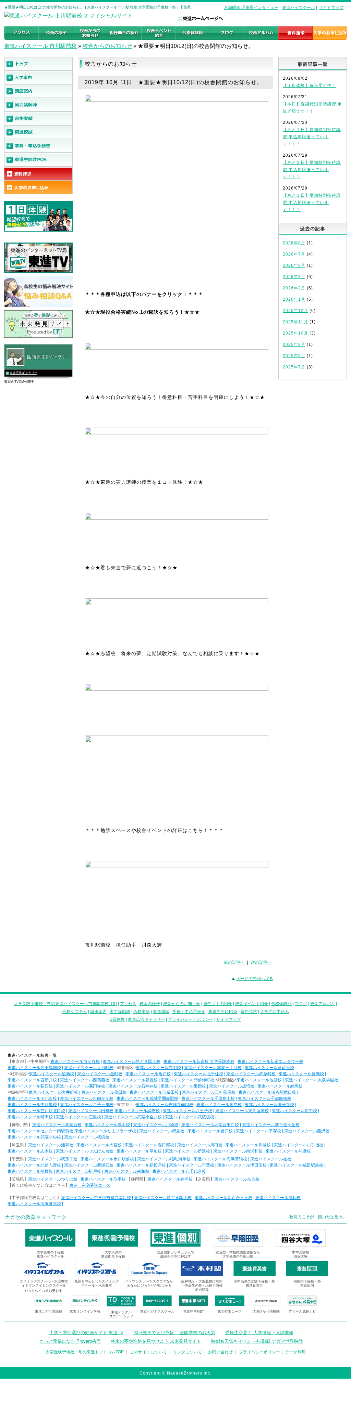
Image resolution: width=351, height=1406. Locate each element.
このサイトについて (148, 1352)
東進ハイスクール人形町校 (88, 1067)
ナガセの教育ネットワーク (35, 1217)
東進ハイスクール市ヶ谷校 (75, 1061)
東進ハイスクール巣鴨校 (183, 1086)
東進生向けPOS (223, 1011)
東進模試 (161, 1011)
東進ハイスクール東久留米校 (242, 1110)
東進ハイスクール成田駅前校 (296, 1165)
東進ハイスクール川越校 (248, 1145)
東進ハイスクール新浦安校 (88, 1165)
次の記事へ (261, 962)
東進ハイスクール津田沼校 (242, 1165)
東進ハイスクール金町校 (99, 1073)
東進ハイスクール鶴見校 (161, 1131)
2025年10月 (295, 333)
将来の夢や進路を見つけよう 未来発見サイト (156, 1341)
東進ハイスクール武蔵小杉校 (34, 1137)
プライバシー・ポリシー (190, 1019)
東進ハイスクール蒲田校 (103, 1092)
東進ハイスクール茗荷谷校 (269, 1067)
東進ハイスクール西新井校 (32, 1080)
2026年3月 (294, 276)
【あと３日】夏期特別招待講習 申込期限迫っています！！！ (312, 202)
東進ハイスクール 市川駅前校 (40, 46)
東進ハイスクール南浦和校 (238, 1151)
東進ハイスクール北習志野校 (34, 1165)
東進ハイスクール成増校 (231, 1086)
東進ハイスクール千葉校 (191, 1165)
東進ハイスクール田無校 (90, 1110)
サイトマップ (331, 7)
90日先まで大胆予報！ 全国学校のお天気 (174, 1332)
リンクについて (187, 1352)
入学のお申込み (274, 1011)
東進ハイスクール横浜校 (86, 1137)
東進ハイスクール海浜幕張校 (220, 1159)
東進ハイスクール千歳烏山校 (208, 1098)
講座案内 (98, 1011)
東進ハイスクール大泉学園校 (311, 1080)
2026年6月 (294, 265)
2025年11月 (295, 322)
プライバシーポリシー (259, 1352)
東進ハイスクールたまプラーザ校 (105, 1131)
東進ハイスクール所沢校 (187, 1151)
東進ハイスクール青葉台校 (57, 1124)
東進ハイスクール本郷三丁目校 (213, 1067)
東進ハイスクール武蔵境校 (189, 1117)
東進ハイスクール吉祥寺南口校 (164, 1104)
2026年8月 (294, 242)
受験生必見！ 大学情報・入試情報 (259, 1332)
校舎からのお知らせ (107, 46)
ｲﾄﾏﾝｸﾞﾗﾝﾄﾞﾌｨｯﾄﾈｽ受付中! (44, 1291)
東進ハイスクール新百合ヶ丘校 (271, 1124)
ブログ (301, 1003)
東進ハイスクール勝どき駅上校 (131, 1061)
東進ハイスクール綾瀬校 (51, 1073)
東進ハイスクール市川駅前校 (107, 1159)
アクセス (128, 1003)
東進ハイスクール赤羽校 (158, 1067)
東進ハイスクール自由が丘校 (86, 1098)
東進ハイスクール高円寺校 (80, 1086)
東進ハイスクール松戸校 (78, 1171)
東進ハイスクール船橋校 (30, 1171)
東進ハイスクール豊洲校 (301, 1073)
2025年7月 (294, 367)
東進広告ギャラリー (23, 373)
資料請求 (249, 1011)
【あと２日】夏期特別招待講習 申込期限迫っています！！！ (312, 169)
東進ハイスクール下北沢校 (32, 1098)
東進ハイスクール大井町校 (53, 1092)
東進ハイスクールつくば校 (52, 1179)
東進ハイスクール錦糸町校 (251, 1073)
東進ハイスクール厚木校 (107, 1124)
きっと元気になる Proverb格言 (70, 1341)
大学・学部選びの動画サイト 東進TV (86, 1332)
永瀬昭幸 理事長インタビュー (251, 7)
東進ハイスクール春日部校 (149, 1145)
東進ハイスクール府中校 (294, 1110)
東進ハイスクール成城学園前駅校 (147, 1098)
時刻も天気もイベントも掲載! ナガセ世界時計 (257, 1341)
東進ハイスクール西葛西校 (84, 1080)
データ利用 (295, 1352)
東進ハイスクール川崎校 (155, 1124)
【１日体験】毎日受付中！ (309, 85)
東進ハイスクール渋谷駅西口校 (267, 1092)
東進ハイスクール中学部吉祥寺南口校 (96, 1197)
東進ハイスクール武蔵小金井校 (133, 1117)
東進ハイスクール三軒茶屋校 (208, 1092)
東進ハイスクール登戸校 (210, 1131)
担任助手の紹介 (217, 1003)
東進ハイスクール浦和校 (50, 1145)
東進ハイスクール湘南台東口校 (210, 1124)
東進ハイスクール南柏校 (126, 1171)
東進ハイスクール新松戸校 (141, 1165)
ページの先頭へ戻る (254, 978)
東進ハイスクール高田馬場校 (34, 1067)
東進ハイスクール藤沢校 (306, 1131)
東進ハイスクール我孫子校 (52, 1159)
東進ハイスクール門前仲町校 (187, 1080)
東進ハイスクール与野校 (288, 1151)
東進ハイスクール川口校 (199, 1145)
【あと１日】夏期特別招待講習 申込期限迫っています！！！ (312, 136)
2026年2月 (294, 288)
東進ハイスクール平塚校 (258, 1131)
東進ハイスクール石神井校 (133, 1086)
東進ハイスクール (298, 7)
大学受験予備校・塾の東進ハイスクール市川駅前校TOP (65, 1003)
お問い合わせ (220, 1352)
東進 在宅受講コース (89, 1185)
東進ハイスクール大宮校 (99, 1145)
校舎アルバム (322, 1003)
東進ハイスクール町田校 (30, 1117)
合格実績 (141, 1011)
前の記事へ (234, 962)
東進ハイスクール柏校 (270, 1159)
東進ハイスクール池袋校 (259, 1080)
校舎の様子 (150, 1003)
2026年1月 (294, 299)
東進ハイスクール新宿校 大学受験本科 (199, 1061)
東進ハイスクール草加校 (139, 1151)
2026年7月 (294, 254)
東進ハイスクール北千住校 (198, 1073)
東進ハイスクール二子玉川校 (86, 1104)
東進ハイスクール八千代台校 (179, 1171)
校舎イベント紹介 (251, 1003)
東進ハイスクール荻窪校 (30, 1086)
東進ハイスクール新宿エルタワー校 (270, 1061)
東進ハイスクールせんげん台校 (84, 1151)
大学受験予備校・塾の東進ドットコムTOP (85, 1352)
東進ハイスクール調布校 (137, 1110)
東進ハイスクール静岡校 (170, 1179)
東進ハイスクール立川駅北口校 (36, 1110)
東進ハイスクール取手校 (103, 1179)
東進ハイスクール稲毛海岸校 (164, 1159)
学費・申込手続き (188, 1011)
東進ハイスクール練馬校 (280, 1086)
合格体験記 (281, 1003)
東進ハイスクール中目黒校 (32, 1104)
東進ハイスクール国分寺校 (269, 1104)
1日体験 (117, 1019)
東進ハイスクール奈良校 (236, 1179)
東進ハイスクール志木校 (30, 1151)
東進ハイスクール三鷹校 (78, 1117)
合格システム (74, 1011)
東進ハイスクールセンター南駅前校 (40, 1131)
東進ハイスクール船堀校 (135, 1080)
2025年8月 (294, 355)
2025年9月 (294, 344)
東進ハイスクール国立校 (219, 1104)
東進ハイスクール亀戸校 (148, 1073)
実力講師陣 (120, 1011)
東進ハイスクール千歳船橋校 (264, 1098)
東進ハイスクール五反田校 (154, 1092)
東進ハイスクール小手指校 (298, 1145)
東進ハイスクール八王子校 (187, 1110)
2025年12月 (295, 310)
